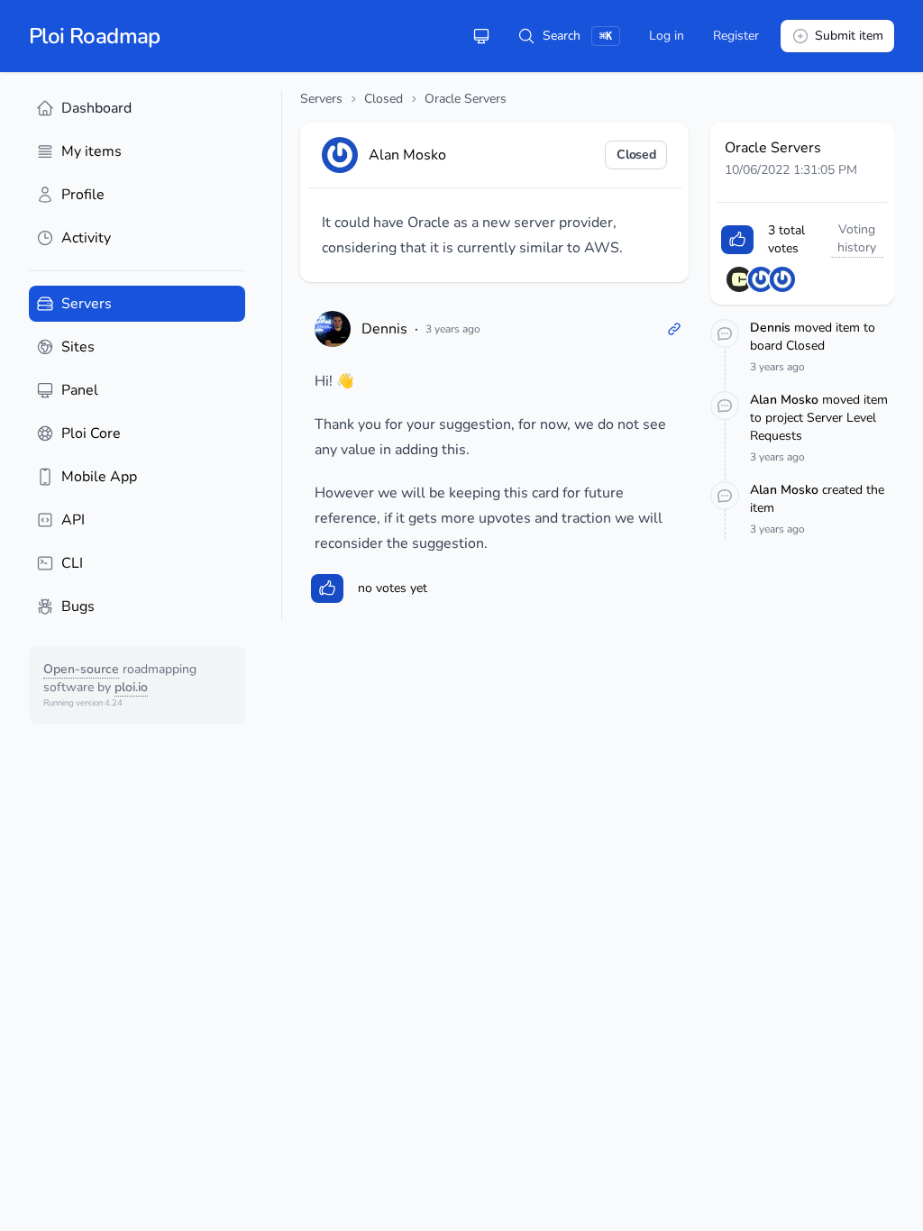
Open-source (81, 669)
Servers (321, 98)
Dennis (384, 329)
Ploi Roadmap (94, 36)
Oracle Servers (466, 98)
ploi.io (131, 687)
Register (736, 35)
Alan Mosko (786, 399)
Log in (666, 35)
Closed (383, 98)
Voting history (856, 238)
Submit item (849, 35)
